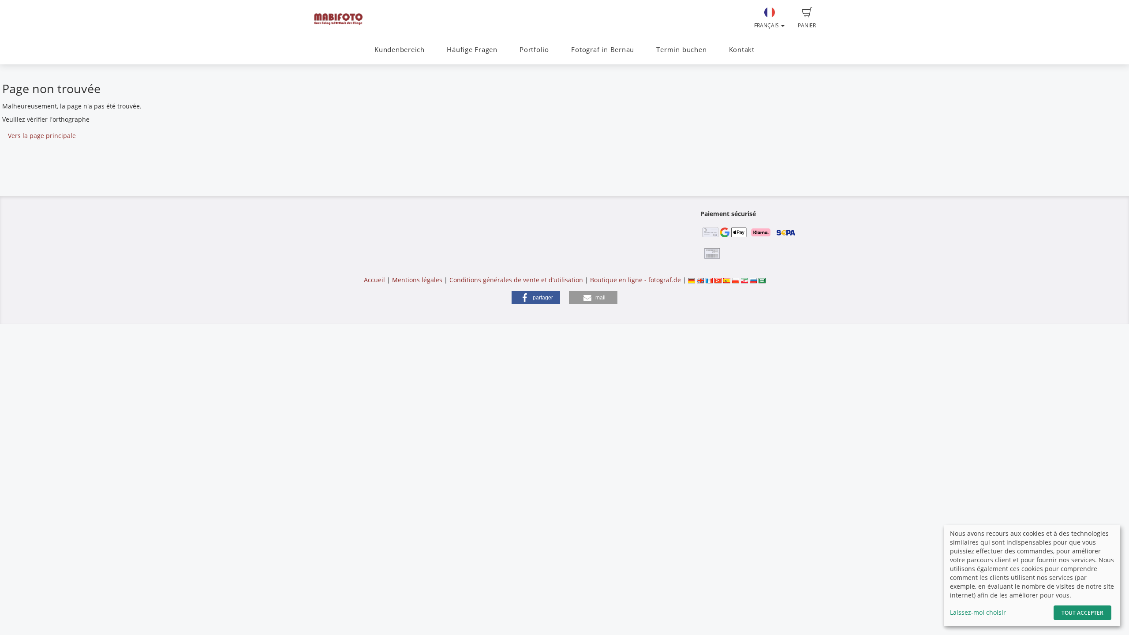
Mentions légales (417, 280)
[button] (536, 297)
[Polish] (735, 280)
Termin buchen (681, 49)
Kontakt (742, 49)
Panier (807, 25)
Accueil (374, 280)
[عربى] (762, 280)
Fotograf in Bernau (602, 49)
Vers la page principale (42, 135)
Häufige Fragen (472, 49)
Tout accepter (1082, 612)
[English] (700, 280)
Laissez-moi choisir (978, 612)
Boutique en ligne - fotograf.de (635, 280)
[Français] (709, 280)
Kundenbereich (399, 49)
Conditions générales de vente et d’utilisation (516, 280)
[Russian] (753, 280)
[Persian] (744, 280)
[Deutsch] (691, 280)
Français (767, 25)
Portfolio (534, 49)
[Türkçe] (718, 280)
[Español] (726, 280)
